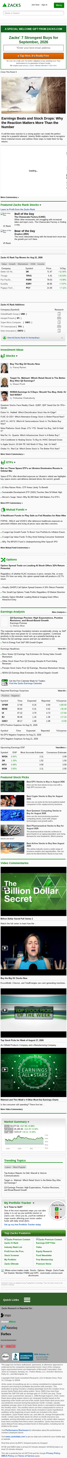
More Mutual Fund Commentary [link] (15, 548)
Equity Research (44, 1251)
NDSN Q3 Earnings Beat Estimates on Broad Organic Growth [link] (30, 673)
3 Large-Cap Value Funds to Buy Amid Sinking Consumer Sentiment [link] (33, 537)
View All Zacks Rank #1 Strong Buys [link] (23, 338)
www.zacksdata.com (15, 1436)
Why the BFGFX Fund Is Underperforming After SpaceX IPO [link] (29, 542)
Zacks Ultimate (11, 1264)
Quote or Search (12, 13)
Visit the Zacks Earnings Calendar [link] (25, 683)
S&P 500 (9, 1132)
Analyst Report (59, 314)
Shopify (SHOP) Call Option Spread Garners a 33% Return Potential (33, 587)
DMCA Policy (7, 1456)
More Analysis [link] (58, 612)
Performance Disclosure (17, 1430)
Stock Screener (11, 1255)
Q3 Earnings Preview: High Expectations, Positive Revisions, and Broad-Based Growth (36, 619)
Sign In (44, 5)
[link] (12, 5)
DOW (7, 1126)
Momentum (23, 264)
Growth (12, 264)
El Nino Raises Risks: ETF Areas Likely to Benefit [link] (25, 487)
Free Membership (44, 1259)
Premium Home (43, 1264)
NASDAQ (9, 1129)
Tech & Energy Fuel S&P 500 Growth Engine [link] (22, 642)
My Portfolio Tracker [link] (18, 1202)
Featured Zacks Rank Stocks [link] (20, 204)
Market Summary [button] (15, 1121)
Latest (8, 1167)
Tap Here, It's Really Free (33, 55)
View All (61, 691)
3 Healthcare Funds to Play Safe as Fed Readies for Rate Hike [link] (33, 515)
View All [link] (61, 649)
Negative (15, 696)
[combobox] (33, 682)
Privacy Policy (53, 1453)
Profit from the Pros (14, 1251)
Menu (59, 5)
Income (41, 264)
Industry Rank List (13, 1247)
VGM (33, 264)
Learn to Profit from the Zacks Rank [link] (18, 209)
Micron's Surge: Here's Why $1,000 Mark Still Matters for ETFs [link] (31, 497)
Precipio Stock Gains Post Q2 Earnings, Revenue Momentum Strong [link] (33, 668)
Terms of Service (26, 1456)
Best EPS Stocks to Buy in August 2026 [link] (46, 782)
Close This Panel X (9, 72)
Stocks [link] (10, 355)
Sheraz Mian (19, 626)
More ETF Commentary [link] (11, 503)
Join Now (35, 5)
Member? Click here (43, 65)
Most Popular (19, 1167)
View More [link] (60, 748)
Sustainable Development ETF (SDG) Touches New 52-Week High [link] (32, 492)
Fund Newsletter (44, 1255)
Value (4, 264)
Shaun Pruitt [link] (19, 384)
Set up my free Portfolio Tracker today (22, 1224)
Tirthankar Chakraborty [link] (24, 398)
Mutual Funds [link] (15, 509)
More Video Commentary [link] (12, 1109)
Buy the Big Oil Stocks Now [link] (25, 364)
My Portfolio (10, 1259)
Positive (5, 696)
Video (39, 1247)
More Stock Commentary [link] (12, 454)
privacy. (26, 65)
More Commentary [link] (9, 197)
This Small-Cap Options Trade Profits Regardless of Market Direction (33, 592)
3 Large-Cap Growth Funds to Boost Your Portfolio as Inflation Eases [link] (33, 532)
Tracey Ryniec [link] (19, 367)
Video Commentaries (15, 863)
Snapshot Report (59, 318)
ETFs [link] (9, 462)
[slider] (33, 170)
